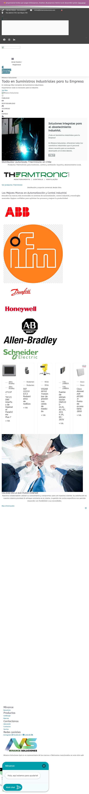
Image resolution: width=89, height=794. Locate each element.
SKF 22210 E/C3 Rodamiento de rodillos (27, 396)
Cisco (82, 382)
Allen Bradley (11, 382)
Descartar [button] (82, 3)
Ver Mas (52, 155)
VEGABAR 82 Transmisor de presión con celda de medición (44, 400)
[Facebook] (4, 40)
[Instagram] (9, 40)
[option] (9, 398)
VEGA (46, 382)
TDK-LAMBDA (65, 382)
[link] (44, 508)
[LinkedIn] (14, 40)
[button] (2, 16)
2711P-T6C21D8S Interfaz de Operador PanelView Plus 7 (9, 404)
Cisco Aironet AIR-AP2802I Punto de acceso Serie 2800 (80, 400)
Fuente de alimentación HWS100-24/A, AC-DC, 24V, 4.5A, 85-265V (62, 406)
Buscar (4, 19)
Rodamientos (32, 382)
